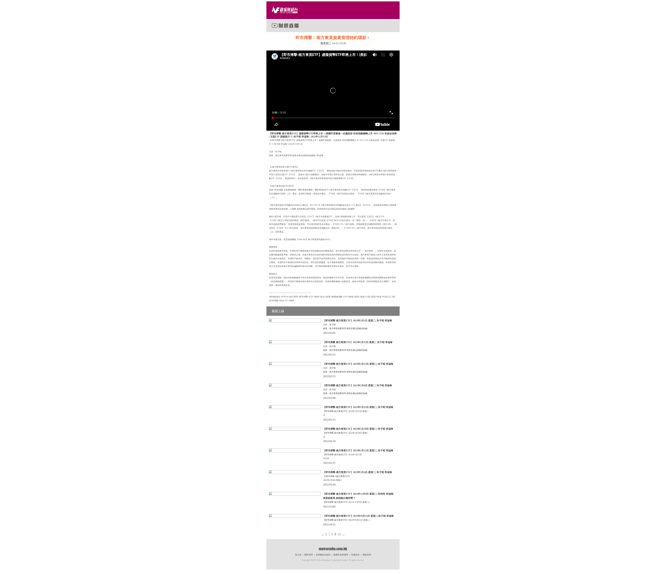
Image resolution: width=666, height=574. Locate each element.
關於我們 (308, 555)
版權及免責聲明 (341, 555)
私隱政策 (355, 555)
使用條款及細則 (323, 555)
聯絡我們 (367, 555)
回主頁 (298, 555)
